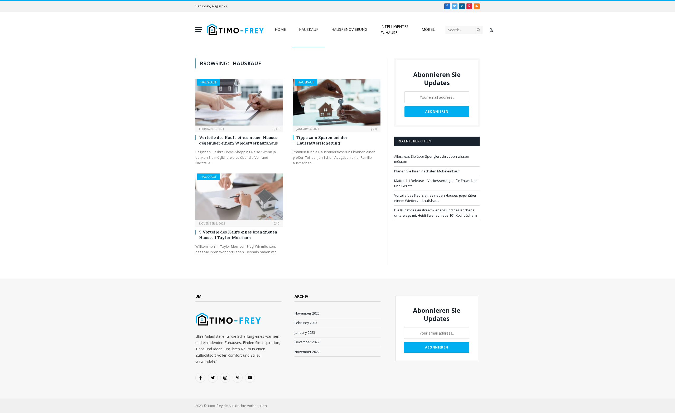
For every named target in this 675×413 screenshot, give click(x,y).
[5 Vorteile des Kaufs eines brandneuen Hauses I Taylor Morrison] (239, 196)
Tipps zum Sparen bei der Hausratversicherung (321, 140)
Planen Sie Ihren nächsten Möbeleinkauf (427, 171)
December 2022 (307, 342)
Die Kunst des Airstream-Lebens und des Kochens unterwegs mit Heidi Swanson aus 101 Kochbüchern (435, 213)
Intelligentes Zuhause (394, 29)
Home (280, 29)
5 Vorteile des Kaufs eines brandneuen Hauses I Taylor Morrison (238, 234)
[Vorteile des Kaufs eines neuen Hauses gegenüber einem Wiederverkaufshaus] (239, 102)
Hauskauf (308, 29)
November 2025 (307, 313)
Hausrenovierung (349, 29)
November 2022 (307, 351)
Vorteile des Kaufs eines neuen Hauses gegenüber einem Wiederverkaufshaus (238, 140)
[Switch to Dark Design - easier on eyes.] (491, 30)
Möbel (428, 29)
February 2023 (306, 322)
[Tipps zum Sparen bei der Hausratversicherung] (336, 102)
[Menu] (198, 30)
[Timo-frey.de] (235, 29)
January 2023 (305, 332)
